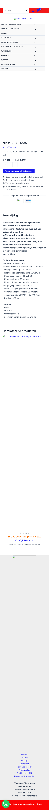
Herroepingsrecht (24, 767)
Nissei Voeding (9, 147)
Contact (24, 758)
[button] (6, 804)
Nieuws (24, 754)
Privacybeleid (24, 770)
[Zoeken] (27, 10)
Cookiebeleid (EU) (24, 773)
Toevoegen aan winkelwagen (18, 171)
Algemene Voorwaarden (24, 776)
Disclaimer (24, 764)
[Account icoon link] (33, 10)
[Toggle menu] (34, 25)
